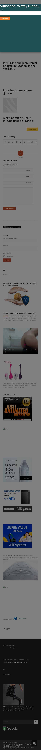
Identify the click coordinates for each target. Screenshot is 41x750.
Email (1, 10)
